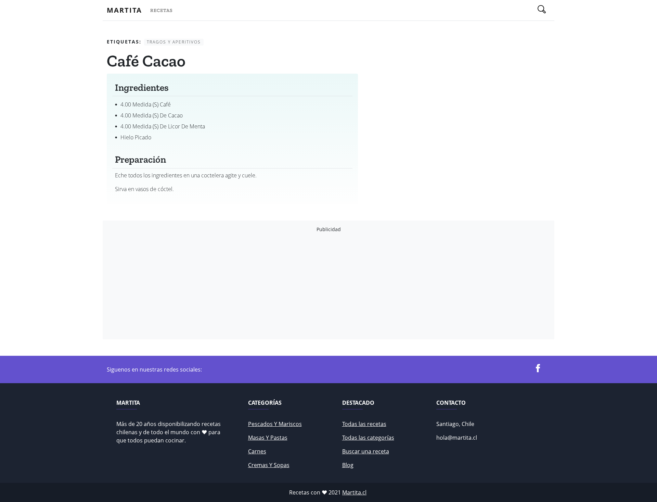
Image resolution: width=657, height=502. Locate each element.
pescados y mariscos (275, 424)
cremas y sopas (268, 465)
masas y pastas (267, 437)
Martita (124, 10)
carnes (257, 451)
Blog (347, 465)
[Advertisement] (312, 286)
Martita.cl (354, 492)
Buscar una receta (365, 451)
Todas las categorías (368, 437)
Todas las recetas (364, 424)
